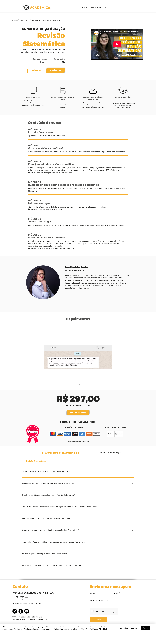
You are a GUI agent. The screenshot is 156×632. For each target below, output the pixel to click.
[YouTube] (26, 611)
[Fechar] (153, 628)
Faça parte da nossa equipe (37, 619)
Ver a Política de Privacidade (97, 629)
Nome (92, 593)
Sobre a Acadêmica (19, 619)
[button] (83, 7)
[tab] (35, 461)
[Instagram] (14, 611)
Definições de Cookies (128, 628)
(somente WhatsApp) (21, 600)
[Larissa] (79, 384)
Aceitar (145, 628)
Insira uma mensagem (99, 601)
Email (116, 593)
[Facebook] (20, 611)
